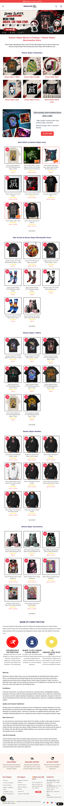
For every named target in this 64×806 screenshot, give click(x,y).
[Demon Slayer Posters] (32, 89)
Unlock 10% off (3, 799)
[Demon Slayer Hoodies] (32, 66)
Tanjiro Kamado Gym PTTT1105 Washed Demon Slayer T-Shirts (13, 386)
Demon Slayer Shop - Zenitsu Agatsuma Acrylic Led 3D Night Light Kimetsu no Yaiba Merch (32, 167)
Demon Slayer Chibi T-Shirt (13, 220)
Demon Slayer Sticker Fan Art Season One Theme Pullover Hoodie (13, 483)
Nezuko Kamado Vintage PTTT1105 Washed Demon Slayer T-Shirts (51, 357)
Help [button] (61, 804)
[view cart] (61, 6)
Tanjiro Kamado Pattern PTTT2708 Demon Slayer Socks (13, 289)
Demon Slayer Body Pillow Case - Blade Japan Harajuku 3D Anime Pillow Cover (51, 167)
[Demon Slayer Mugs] (52, 66)
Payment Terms (22, 784)
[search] (56, 6)
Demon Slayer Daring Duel (32, 194)
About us (5, 780)
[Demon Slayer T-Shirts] (12, 66)
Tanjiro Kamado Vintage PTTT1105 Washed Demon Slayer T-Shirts (32, 386)
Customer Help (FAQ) (23, 793)
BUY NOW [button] (48, 133)
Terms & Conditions (8, 782)
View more (32, 231)
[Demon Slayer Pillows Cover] (52, 89)
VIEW (13, 162)
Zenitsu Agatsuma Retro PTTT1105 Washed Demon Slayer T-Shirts (51, 386)
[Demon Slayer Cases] (12, 89)
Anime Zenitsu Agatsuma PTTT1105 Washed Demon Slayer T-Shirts (13, 167)
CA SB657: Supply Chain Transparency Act (8, 793)
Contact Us (21, 791)
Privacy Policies (7, 785)
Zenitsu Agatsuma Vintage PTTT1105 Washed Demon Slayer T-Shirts (32, 414)
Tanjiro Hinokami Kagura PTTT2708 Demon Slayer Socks (32, 289)
